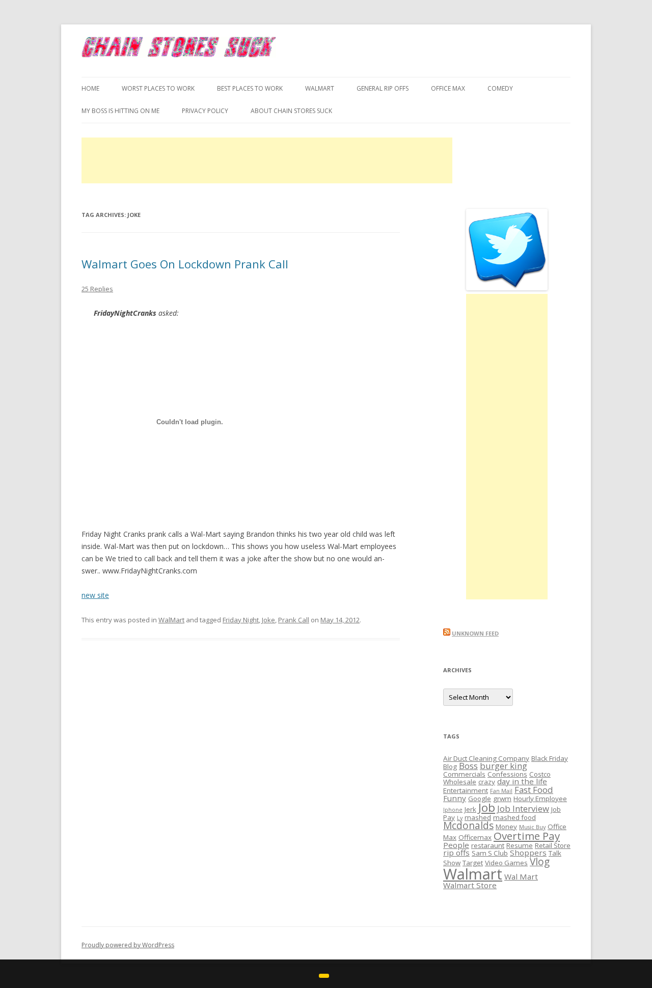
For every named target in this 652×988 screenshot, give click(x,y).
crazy (486, 781)
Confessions (507, 774)
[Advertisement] (267, 160)
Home (90, 88)
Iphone (453, 809)
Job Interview (523, 808)
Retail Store (552, 845)
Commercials (464, 774)
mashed (478, 817)
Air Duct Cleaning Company (486, 758)
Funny (454, 798)
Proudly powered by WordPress (128, 945)
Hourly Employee (540, 798)
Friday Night (241, 619)
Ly (460, 817)
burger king (503, 766)
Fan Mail (501, 790)
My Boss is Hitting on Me (120, 110)
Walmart (472, 874)
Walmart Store (470, 885)
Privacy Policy (205, 110)
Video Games (506, 862)
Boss (468, 766)
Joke (268, 619)
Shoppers (528, 852)
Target (473, 862)
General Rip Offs (383, 88)
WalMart (319, 88)
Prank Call (293, 619)
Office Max (448, 88)
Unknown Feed (475, 633)
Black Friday (549, 758)
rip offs (456, 852)
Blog (450, 766)
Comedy (500, 88)
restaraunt (487, 845)
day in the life (522, 781)
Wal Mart (521, 876)
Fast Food (533, 789)
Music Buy (532, 827)
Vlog (540, 861)
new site (95, 595)
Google (479, 798)
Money (506, 826)
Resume (519, 845)
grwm (502, 798)
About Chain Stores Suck (291, 110)
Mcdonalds (468, 825)
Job (486, 807)
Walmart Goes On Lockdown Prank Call (185, 263)
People (456, 845)
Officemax (475, 837)
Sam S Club (490, 853)
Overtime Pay (527, 836)
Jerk (470, 809)
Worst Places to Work (158, 88)
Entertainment (465, 790)
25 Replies (97, 288)
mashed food (514, 817)
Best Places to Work (250, 88)
